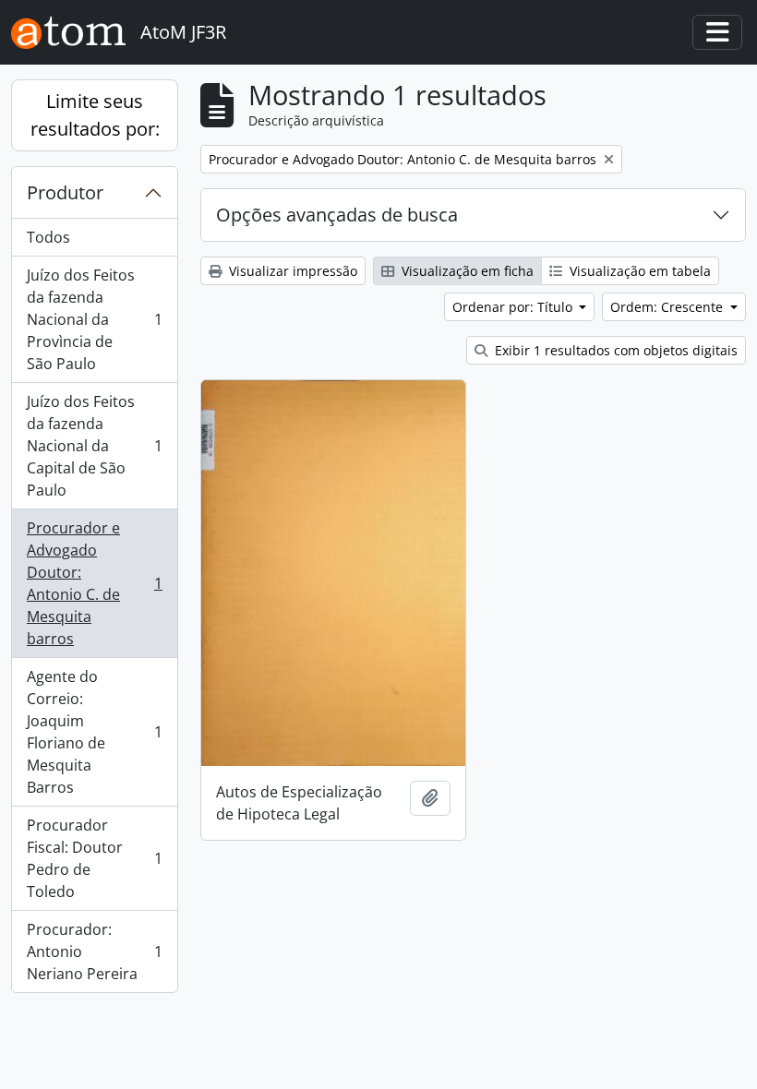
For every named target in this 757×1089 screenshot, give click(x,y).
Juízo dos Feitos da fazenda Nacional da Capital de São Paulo (94, 445)
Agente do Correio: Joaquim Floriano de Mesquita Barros (94, 731)
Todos (48, 237)
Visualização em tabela (638, 271)
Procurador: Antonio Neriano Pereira (94, 951)
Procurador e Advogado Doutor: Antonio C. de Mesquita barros (94, 583)
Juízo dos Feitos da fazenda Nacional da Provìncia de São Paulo (94, 319)
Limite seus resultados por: (95, 115)
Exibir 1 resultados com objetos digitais (614, 350)
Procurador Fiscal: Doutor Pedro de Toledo (94, 858)
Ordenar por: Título (514, 307)
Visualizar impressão (291, 271)
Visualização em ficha (466, 271)
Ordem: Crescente (668, 307)
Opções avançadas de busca (337, 214)
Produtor (65, 192)
